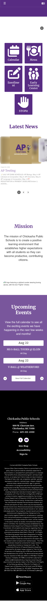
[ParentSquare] (23, 577)
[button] (43, 3)
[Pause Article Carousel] (19, 192)
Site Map (23, 446)
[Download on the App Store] (23, 589)
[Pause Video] (42, 28)
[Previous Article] (23, 192)
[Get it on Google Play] (23, 582)
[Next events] (42, 378)
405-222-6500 (27, 432)
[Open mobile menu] (4, 3)
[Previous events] (5, 378)
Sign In (23, 454)
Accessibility (23, 450)
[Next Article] (28, 192)
